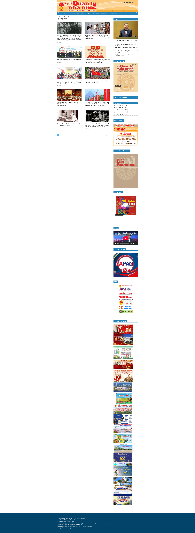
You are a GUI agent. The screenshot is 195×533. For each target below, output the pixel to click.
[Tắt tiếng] (134, 243)
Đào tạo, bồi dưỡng (96, 13)
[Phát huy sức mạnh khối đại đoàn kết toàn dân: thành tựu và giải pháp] (97, 73)
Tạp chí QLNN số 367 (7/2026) (124, 88)
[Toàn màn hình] (136, 243)
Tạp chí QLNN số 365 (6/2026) (120, 109)
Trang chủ (59, 16)
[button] (136, 13)
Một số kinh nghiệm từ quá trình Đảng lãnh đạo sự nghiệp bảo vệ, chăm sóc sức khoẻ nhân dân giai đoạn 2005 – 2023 (97, 37)
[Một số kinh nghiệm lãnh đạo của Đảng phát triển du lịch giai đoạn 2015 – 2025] (69, 52)
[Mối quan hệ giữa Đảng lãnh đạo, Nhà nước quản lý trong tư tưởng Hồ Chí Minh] (69, 116)
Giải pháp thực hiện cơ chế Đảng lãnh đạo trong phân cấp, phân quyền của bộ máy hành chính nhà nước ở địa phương (69, 104)
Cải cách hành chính (105, 13)
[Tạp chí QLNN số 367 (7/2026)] (125, 77)
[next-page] (64, 135)
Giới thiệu (63, 13)
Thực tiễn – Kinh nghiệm (86, 13)
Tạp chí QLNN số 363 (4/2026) (120, 114)
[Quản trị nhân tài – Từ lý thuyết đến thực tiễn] (125, 208)
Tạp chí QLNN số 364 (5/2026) (120, 112)
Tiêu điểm (117, 19)
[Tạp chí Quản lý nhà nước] (97, 6)
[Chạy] (115, 243)
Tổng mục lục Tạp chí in (120, 97)
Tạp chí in (118, 85)
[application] (125, 238)
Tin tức (67, 13)
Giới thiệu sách (118, 192)
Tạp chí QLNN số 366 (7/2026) (120, 107)
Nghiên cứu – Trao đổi (74, 13)
